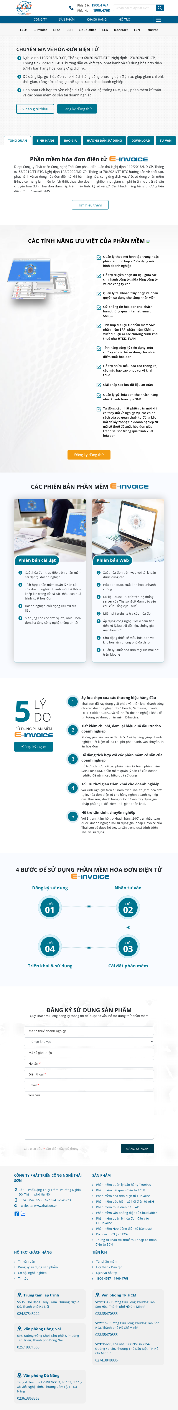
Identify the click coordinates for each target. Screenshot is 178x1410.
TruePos (152, 30)
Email (34, 1085)
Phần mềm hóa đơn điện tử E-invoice (123, 1196)
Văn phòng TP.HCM (119, 1295)
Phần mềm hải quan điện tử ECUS (120, 1190)
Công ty (40, 19)
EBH (70, 30)
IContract (121, 30)
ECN (137, 30)
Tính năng (45, 140)
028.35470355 (106, 1313)
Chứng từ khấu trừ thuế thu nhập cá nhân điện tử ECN (126, 1242)
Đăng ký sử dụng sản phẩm (38, 1267)
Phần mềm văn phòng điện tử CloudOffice (126, 1213)
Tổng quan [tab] (17, 140)
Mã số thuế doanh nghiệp (47, 1031)
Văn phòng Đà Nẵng (41, 1375)
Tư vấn (165, 140)
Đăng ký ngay (137, 1149)
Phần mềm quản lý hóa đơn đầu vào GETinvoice (122, 1220)
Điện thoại (37, 1074)
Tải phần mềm (106, 1261)
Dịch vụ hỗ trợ (106, 1273)
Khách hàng (97, 19)
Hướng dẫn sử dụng (104, 140)
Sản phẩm (67, 19)
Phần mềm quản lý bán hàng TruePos (123, 1185)
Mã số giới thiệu (40, 1053)
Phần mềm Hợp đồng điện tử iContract (124, 1228)
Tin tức (23, 1278)
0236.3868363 (28, 1398)
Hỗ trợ (124, 19)
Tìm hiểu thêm (90, 205)
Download (141, 140)
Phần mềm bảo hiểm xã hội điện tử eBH (125, 1201)
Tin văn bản (26, 1261)
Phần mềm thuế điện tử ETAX (117, 1207)
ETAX (57, 30)
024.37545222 (28, 1313)
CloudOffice (87, 30)
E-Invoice (40, 30)
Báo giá (70, 140)
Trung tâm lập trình (41, 1295)
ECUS (24, 30)
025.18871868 (28, 1347)
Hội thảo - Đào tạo (109, 1267)
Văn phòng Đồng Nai (42, 1328)
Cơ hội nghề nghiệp (32, 1273)
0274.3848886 (106, 1360)
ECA (105, 30)
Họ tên (35, 1063)
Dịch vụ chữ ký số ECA (112, 1234)
